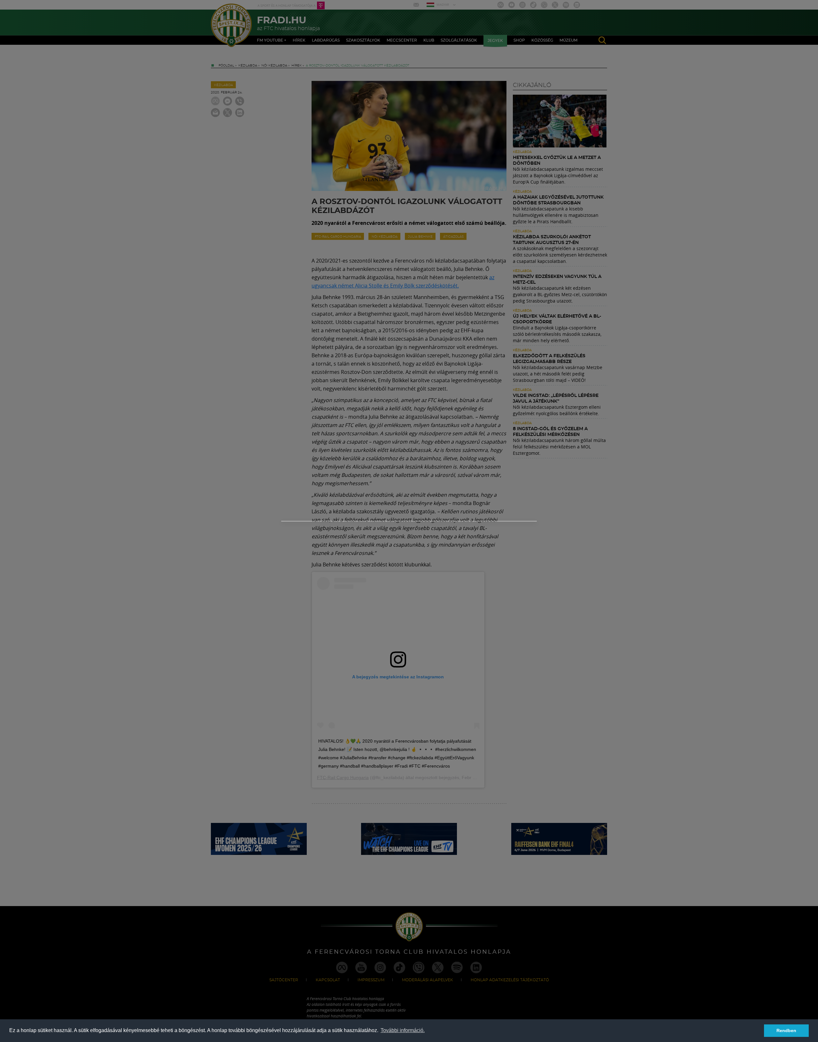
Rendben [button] (786, 1030)
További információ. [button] (403, 1030)
